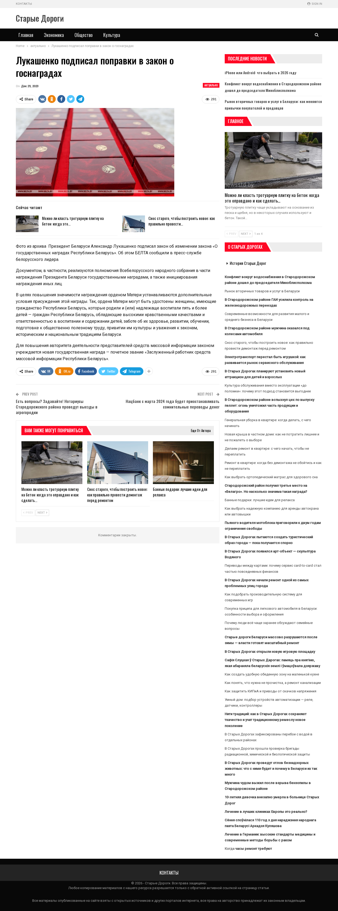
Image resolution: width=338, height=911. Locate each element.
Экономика (54, 34)
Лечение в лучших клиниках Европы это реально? (266, 812)
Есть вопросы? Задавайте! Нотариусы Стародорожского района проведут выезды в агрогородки (56, 406)
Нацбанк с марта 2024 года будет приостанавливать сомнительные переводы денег (172, 404)
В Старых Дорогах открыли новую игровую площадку (270, 652)
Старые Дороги (40, 18)
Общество (83, 34)
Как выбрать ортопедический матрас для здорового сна (271, 477)
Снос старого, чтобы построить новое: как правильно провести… (181, 221)
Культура (111, 34)
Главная (25, 34)
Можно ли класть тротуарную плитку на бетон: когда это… (73, 221)
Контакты (24, 4)
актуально (211, 85)
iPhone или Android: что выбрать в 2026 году (260, 72)
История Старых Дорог (248, 263)
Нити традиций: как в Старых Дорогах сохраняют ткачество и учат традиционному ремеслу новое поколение (266, 719)
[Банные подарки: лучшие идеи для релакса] (183, 462)
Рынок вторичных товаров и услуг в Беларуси (262, 291)
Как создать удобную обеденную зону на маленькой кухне (272, 674)
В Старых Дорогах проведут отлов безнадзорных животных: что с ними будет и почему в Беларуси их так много (271, 768)
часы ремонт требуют (253, 849)
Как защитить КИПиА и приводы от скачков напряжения (270, 691)
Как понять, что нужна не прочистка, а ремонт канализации (273, 683)
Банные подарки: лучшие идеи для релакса (260, 500)
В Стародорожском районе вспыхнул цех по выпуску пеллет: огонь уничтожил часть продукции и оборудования (269, 405)
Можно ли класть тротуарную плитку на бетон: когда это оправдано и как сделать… (272, 198)
